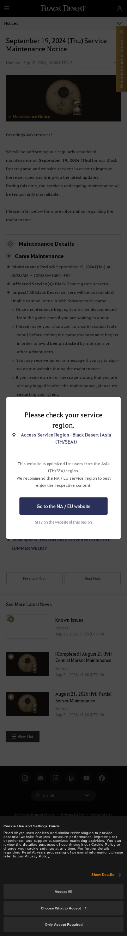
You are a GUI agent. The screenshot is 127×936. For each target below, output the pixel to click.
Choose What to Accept (61, 908)
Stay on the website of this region (63, 522)
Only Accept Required (64, 924)
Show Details (102, 875)
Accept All (63, 892)
